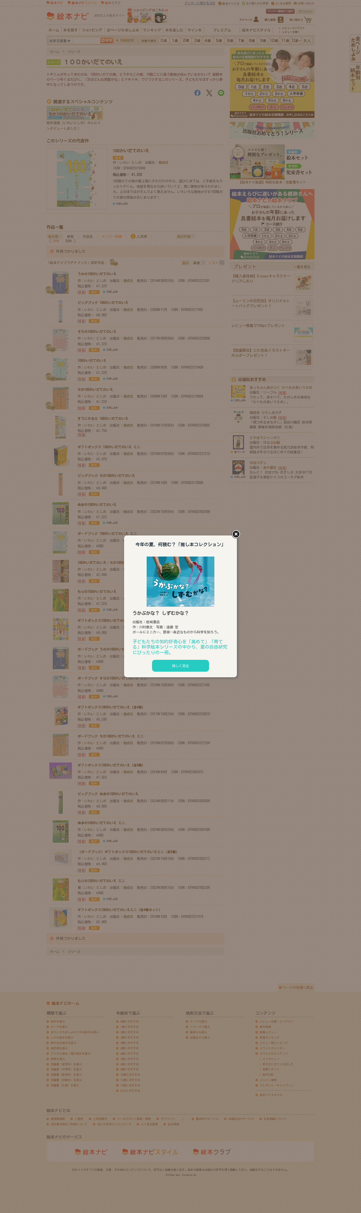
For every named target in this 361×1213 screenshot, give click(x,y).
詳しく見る (180, 665)
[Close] (237, 534)
